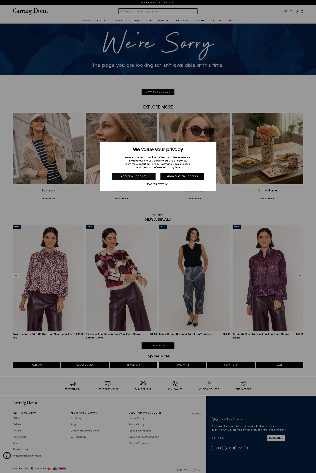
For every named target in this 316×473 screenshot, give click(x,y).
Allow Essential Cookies (182, 176)
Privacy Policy (159, 164)
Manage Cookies (158, 184)
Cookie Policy (180, 164)
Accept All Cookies (133, 176)
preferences (159, 168)
